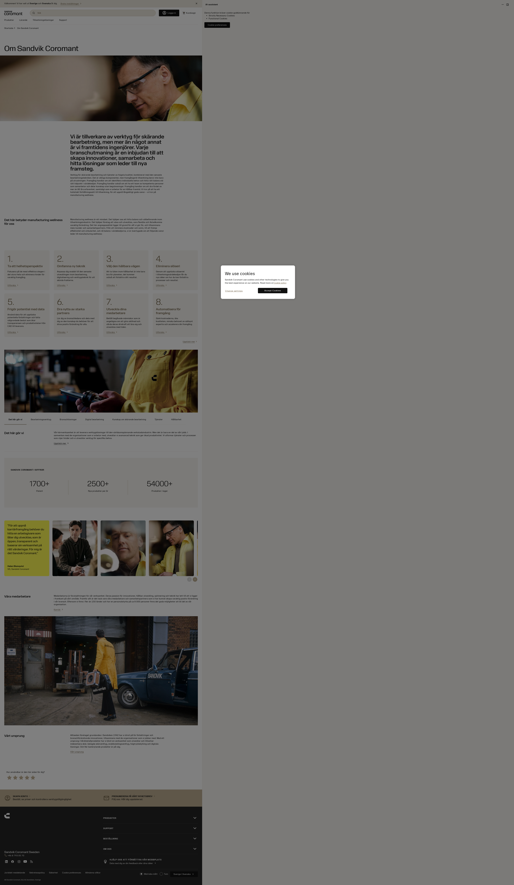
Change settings (234, 291)
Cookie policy (280, 283)
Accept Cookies (272, 290)
